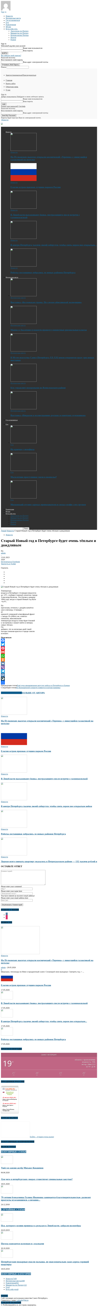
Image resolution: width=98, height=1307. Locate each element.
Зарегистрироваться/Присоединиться (21, 75)
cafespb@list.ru (22, 1300)
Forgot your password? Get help (13, 106)
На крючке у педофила (22, 449)
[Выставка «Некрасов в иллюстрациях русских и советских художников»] (24, 409)
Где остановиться (13, 20)
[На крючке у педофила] (24, 443)
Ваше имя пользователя (32, 48)
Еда (7, 22)
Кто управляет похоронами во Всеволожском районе (38, 387)
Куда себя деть (11, 29)
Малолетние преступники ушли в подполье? (34, 477)
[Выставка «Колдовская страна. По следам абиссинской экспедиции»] (24, 296)
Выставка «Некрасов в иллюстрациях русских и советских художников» (48, 415)
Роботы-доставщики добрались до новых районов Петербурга (43, 272)
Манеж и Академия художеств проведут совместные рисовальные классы (49, 330)
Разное (13, 40)
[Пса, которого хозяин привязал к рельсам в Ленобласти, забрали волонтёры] (7, 1221)
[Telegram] (49, 671)
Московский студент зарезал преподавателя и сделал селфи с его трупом (48, 504)
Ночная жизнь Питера (20, 35)
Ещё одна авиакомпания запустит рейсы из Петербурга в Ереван (43, 685)
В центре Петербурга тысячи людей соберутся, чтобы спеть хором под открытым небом (46, 806)
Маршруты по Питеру (20, 33)
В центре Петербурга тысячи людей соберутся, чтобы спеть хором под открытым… (54, 245)
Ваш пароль (28, 51)
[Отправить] (49, 682)
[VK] (49, 663)
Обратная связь (12, 87)
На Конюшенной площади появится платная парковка (38, 688)
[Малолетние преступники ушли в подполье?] (24, 470)
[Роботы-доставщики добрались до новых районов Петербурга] (24, 266)
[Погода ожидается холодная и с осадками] (7, 1239)
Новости (9, 16)
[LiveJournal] (49, 679)
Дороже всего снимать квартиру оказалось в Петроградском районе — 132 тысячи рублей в (49, 861)
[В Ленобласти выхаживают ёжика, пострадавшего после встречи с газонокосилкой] (24, 208)
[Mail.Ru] (49, 675)
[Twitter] (49, 644)
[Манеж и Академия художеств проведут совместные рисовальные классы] (24, 323)
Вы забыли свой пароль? (11, 55)
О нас (8, 90)
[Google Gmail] (49, 652)
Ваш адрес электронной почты (35, 62)
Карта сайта (10, 84)
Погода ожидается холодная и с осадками (22, 1243)
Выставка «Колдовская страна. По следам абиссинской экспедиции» (46, 302)
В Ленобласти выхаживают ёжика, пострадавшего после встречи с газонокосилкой (44, 778)
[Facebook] (49, 640)
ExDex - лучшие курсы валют (42, 1137)
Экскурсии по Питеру (20, 31)
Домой (3, 531)
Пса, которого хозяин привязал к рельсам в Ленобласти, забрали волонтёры (41, 1225)
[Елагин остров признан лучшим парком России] (24, 180)
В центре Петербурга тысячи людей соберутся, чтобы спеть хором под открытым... (44, 1021)
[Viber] (49, 667)
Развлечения (11, 25)
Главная (9, 80)
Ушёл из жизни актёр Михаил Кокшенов (22, 1168)
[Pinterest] (49, 648)
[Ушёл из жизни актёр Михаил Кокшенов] (7, 1163)
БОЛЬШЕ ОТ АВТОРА (33, 693)
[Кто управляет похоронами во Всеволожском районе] (24, 381)
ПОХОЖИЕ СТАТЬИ (11, 693)
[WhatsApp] (49, 656)
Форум (13, 37)
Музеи (8, 27)
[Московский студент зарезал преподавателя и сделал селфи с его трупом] (24, 498)
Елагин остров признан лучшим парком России (36, 187)
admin (3, 553)
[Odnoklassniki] (49, 660)
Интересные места (13, 18)
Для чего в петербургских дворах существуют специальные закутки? (37, 1179)
